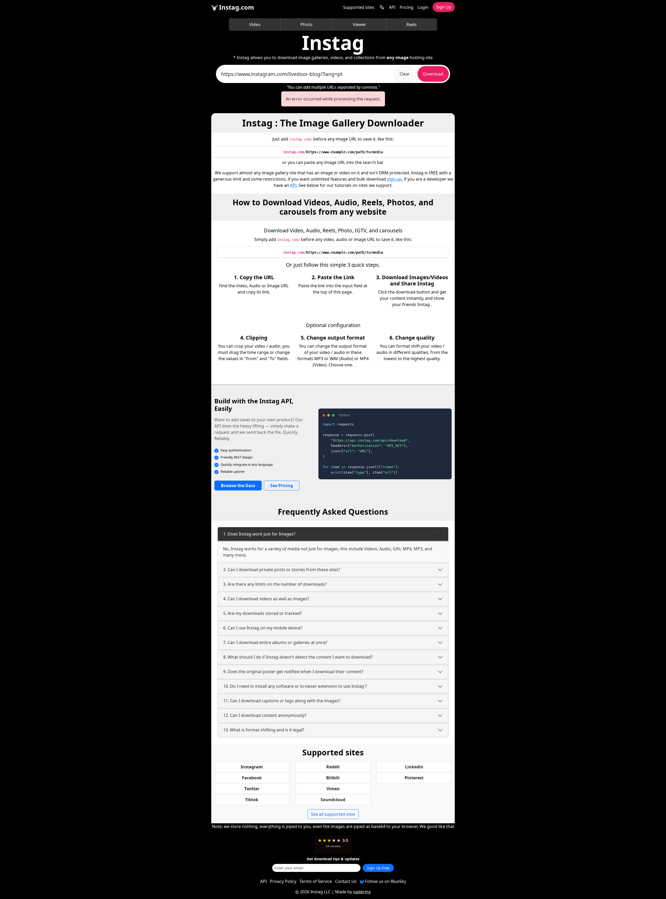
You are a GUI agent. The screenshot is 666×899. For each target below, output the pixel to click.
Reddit (333, 767)
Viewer (359, 24)
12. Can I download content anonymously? (264, 715)
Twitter (251, 789)
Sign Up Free (378, 867)
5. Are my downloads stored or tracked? (262, 613)
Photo (306, 24)
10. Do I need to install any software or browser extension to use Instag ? (295, 686)
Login (423, 7)
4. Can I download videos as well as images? (266, 599)
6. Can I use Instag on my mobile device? (262, 628)
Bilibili (333, 778)
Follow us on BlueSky (385, 881)
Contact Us (346, 881)
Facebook (252, 778)
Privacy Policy (283, 881)
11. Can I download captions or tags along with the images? (281, 701)
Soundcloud (333, 799)
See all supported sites (333, 814)
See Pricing (281, 485)
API (392, 7)
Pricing (406, 7)
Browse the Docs (238, 485)
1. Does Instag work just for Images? (259, 534)
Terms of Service (315, 881)
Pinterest (414, 778)
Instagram (252, 767)
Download (433, 74)
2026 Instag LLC (315, 892)
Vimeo (333, 789)
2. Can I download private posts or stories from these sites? (281, 569)
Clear (405, 74)
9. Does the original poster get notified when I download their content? (293, 671)
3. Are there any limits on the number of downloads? (274, 584)
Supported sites (358, 7)
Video (254, 24)
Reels (411, 24)
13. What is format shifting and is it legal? (263, 730)
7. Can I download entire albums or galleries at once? (275, 642)
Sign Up (443, 7)
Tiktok (251, 799)
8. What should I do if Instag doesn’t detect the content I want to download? (298, 657)
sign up (394, 179)
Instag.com (235, 7)
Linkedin (414, 767)
